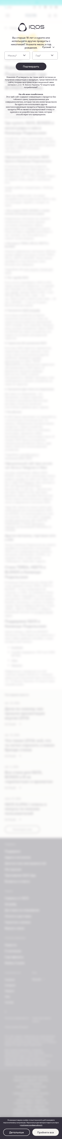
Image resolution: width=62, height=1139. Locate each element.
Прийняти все (45, 1132)
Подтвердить (31, 66)
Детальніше (16, 1132)
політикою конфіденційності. (31, 1125)
